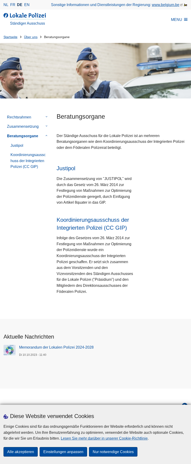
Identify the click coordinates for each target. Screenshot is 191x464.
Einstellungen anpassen (63, 452)
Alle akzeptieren (20, 452)
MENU (176, 20)
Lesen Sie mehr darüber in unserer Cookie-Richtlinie (104, 438)
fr (12, 5)
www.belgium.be (165, 5)
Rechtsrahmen (19, 117)
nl (5, 5)
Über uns (31, 37)
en (27, 5)
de (19, 5)
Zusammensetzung (23, 126)
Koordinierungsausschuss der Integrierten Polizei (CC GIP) (28, 161)
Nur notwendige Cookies (113, 452)
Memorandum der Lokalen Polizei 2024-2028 (56, 347)
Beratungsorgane (22, 136)
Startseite (10, 37)
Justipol (16, 145)
